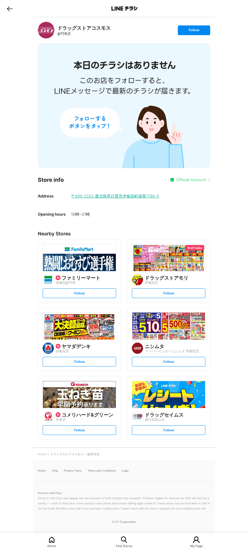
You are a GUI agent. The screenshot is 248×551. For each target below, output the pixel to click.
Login (125, 470)
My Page (196, 545)
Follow (193, 31)
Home (51, 545)
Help (55, 470)
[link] (46, 30)
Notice (42, 470)
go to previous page (10, 8)
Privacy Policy (73, 470)
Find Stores (124, 545)
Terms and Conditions (102, 470)
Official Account (191, 179)
